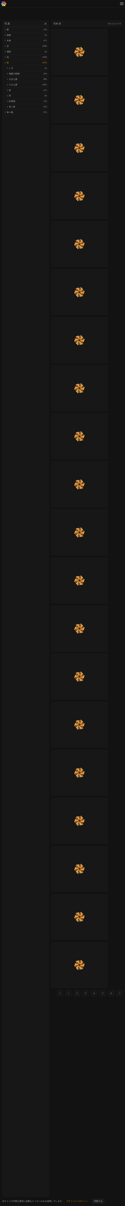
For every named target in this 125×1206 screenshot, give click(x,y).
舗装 (27, 52)
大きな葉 (28, 79)
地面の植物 (28, 74)
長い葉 (28, 107)
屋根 (27, 35)
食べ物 (27, 112)
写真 (7, 23)
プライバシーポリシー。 (78, 1201)
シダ (28, 68)
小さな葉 (28, 85)
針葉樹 (28, 101)
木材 (27, 40)
